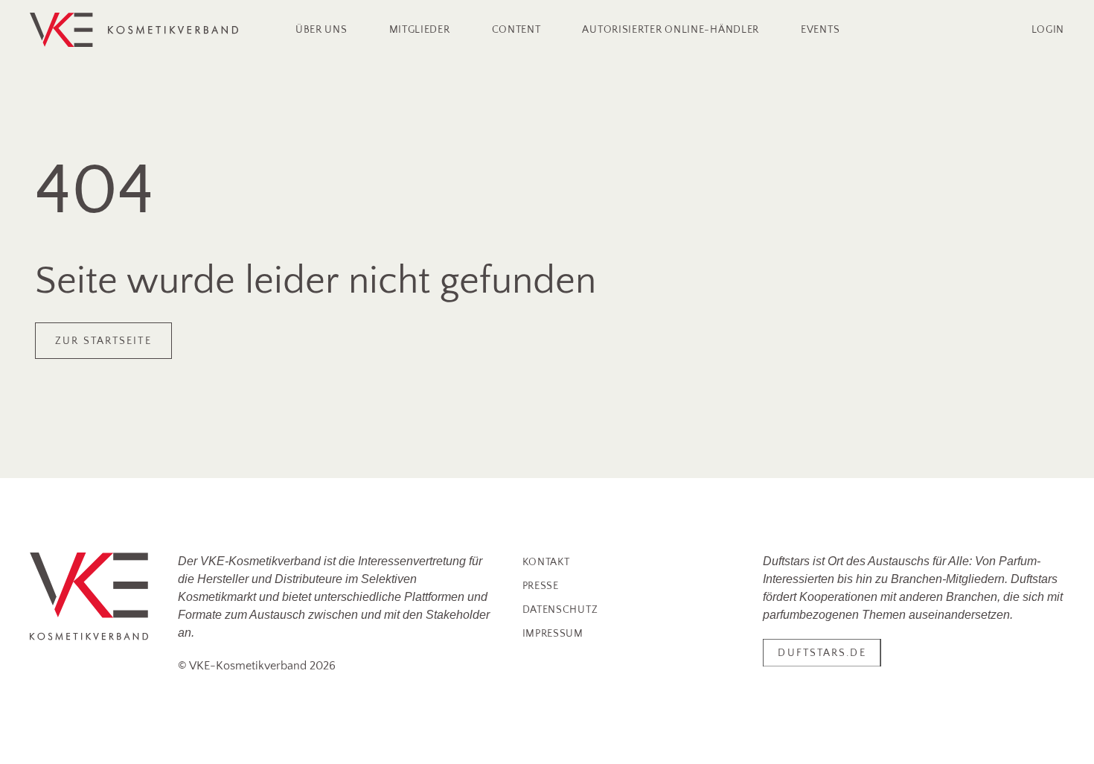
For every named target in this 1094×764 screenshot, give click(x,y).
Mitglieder (419, 30)
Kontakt (546, 562)
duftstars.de (822, 653)
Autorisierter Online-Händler (670, 30)
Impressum (552, 634)
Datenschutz (560, 610)
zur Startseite (103, 341)
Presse (540, 586)
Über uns (321, 30)
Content (516, 30)
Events (820, 30)
